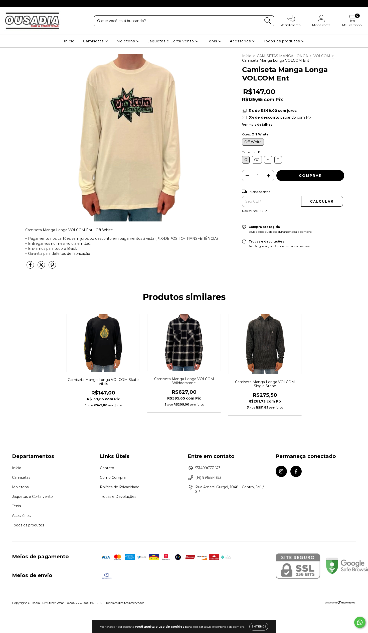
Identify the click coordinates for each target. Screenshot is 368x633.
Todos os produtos (282, 41)
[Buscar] (268, 21)
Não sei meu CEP (254, 211)
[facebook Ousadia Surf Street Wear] (14, 3)
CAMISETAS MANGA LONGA (282, 56)
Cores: (255, 134)
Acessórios (241, 41)
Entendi (259, 626)
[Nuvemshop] (340, 603)
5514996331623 (208, 468)
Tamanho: (251, 152)
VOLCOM (321, 56)
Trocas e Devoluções (118, 496)
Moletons (126, 41)
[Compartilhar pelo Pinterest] (52, 267)
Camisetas (94, 41)
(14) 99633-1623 (208, 477)
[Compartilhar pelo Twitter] (42, 267)
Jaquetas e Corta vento (171, 41)
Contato (107, 468)
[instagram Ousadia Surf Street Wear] (7, 3)
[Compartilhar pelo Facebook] (31, 267)
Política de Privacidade (119, 487)
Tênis (212, 41)
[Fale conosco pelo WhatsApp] (359, 622)
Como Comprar (113, 477)
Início (69, 41)
